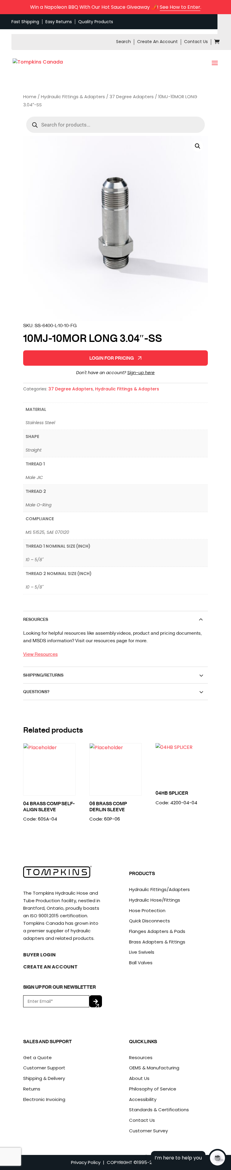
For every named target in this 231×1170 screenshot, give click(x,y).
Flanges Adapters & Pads (157, 931)
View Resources (40, 654)
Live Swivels (141, 952)
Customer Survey (148, 1131)
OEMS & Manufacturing (154, 1068)
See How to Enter (180, 7)
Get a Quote (37, 1057)
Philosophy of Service (152, 1089)
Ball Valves (140, 962)
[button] (197, 146)
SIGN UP (95, 1001)
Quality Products (95, 22)
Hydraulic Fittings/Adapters (159, 889)
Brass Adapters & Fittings (157, 942)
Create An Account (157, 42)
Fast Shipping (25, 22)
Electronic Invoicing (44, 1099)
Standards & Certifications (159, 1109)
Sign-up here (141, 373)
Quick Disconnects (149, 921)
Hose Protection (147, 910)
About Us (139, 1078)
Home (29, 97)
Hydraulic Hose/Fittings (154, 900)
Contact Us (196, 42)
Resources (140, 1057)
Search (123, 42)
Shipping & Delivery (44, 1078)
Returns (31, 1089)
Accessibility (142, 1099)
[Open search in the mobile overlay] (115, 125)
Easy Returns (58, 22)
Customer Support (44, 1068)
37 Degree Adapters (131, 97)
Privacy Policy (85, 1162)
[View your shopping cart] (217, 42)
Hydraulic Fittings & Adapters (73, 97)
